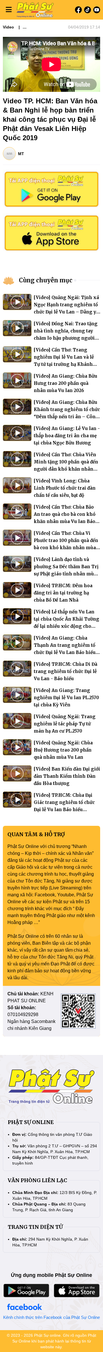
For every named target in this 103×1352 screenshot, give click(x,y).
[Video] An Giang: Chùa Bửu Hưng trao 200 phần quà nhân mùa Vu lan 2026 (65, 383)
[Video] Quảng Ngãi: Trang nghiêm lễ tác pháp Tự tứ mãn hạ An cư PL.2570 (65, 724)
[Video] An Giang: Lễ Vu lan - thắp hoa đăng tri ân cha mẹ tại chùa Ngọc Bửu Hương (67, 436)
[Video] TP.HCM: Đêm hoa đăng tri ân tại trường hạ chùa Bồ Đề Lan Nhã (63, 593)
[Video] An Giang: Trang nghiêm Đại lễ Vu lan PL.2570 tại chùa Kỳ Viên (66, 698)
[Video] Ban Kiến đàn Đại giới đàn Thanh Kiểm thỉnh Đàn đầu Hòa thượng (67, 776)
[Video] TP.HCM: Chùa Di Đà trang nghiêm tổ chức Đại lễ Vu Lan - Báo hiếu (65, 671)
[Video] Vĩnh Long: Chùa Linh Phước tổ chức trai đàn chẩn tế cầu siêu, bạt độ (65, 488)
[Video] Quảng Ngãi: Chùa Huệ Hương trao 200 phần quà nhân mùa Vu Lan (63, 750)
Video (8, 27)
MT (21, 153)
